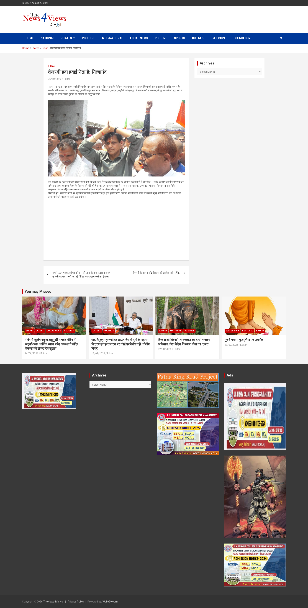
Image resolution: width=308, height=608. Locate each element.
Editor (67, 78)
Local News (139, 38)
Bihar (51, 66)
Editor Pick (232, 330)
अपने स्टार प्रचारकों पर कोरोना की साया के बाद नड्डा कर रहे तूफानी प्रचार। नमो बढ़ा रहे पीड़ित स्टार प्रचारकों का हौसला (81, 274)
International (112, 38)
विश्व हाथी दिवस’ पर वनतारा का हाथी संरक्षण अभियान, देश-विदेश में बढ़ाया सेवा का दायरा (184, 342)
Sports (179, 38)
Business (198, 38)
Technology (241, 38)
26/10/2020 (54, 78)
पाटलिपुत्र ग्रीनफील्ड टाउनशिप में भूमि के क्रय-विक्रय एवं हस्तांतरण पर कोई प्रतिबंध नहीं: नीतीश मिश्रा (120, 344)
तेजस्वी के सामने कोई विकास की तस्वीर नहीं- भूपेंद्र (156, 272)
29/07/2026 (231, 344)
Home (30, 38)
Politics (88, 38)
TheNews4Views (53, 601)
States (66, 38)
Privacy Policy (76, 601)
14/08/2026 (31, 353)
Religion (218, 38)
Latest (40, 330)
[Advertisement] (116, 227)
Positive (161, 38)
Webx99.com (110, 601)
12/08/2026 (98, 353)
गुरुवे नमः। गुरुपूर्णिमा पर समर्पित (244, 340)
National (47, 38)
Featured (247, 330)
